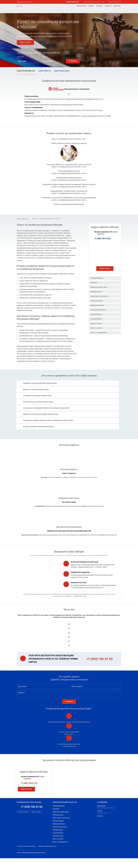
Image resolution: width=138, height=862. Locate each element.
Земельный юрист (58, 821)
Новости (108, 6)
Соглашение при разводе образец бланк (37, 395)
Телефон (44, 57)
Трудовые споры (58, 836)
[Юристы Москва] (17, 6)
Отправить (73, 61)
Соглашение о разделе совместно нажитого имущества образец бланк (48, 420)
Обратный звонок (114, 2)
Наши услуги (81, 6)
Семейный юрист (58, 830)
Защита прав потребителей (61, 818)
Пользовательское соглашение (26, 846)
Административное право (61, 812)
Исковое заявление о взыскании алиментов (38, 426)
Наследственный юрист (60, 827)
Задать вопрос (25, 42)
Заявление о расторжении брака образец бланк (40, 383)
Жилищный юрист (58, 815)
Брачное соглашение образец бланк (36, 389)
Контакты (117, 6)
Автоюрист (56, 809)
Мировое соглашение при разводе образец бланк (40, 414)
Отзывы (91, 6)
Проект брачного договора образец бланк (38, 402)
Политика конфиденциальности (47, 846)
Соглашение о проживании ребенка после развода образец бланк (46, 408)
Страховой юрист (58, 833)
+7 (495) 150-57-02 (102, 238)
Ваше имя (20, 57)
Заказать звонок (23, 811)
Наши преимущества (26, 71)
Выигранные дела (62, 71)
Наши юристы (45, 71)
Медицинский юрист (59, 824)
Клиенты (99, 6)
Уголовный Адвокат (59, 806)
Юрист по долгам (58, 839)
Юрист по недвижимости (60, 842)
